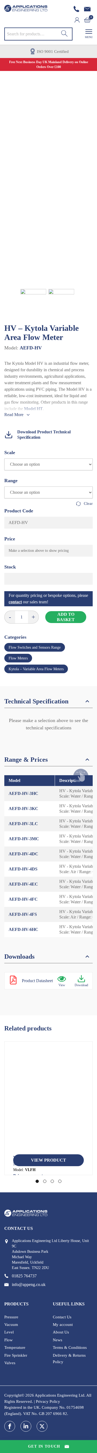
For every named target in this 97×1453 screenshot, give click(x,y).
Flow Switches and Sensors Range (35, 647)
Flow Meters (18, 658)
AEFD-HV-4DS (23, 869)
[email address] (88, 9)
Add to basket (66, 617)
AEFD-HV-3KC (23, 808)
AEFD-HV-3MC (24, 838)
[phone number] (77, 9)
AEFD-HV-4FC (23, 899)
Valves (9, 1363)
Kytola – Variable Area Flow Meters (36, 669)
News (57, 1340)
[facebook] (9, 1426)
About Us (61, 1332)
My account (63, 1324)
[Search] (64, 34)
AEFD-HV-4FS (23, 914)
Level (9, 1332)
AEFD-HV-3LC (23, 823)
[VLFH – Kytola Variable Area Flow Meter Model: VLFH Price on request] (48, 1100)
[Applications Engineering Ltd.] (25, 8)
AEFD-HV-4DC (23, 854)
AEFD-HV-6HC (23, 929)
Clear (88, 503)
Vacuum (11, 1324)
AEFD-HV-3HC (23, 793)
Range (11, 480)
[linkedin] (25, 1426)
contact (15, 602)
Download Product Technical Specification (44, 435)
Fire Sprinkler (15, 1355)
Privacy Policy (48, 1401)
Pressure (11, 1317)
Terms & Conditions (70, 1347)
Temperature (14, 1347)
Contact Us (62, 1317)
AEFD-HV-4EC (23, 884)
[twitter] (42, 1426)
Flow (8, 1340)
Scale (9, 452)
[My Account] (79, 20)
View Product (48, 1160)
